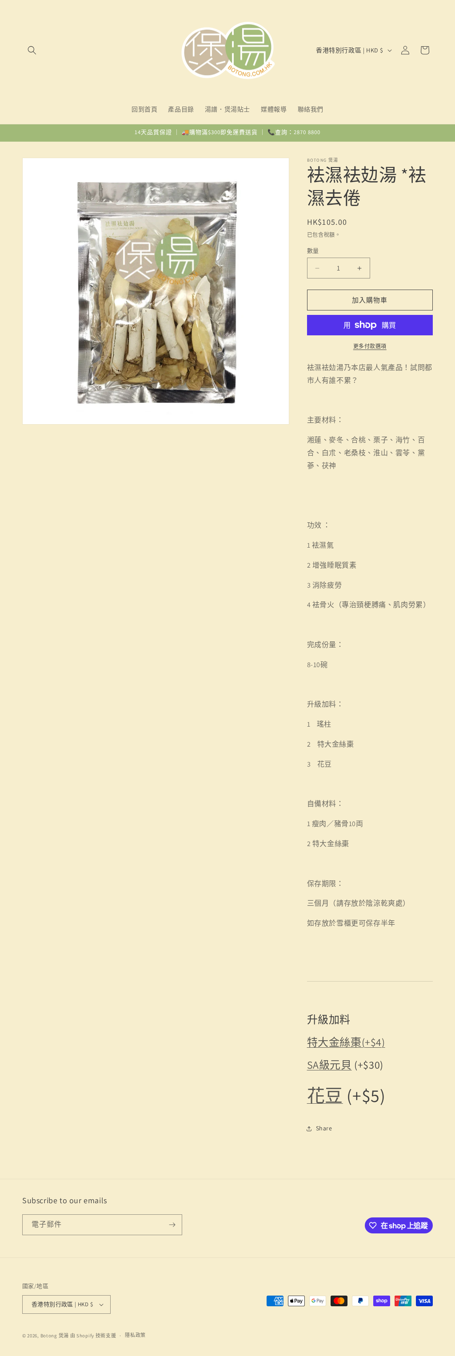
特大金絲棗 (334, 1042)
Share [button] (324, 1128)
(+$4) (373, 1042)
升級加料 (329, 1019)
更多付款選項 (370, 346)
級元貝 (329, 1065)
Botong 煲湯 (54, 1335)
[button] (32, 50)
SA (313, 1065)
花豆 (325, 1095)
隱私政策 (135, 1335)
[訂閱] (172, 1224)
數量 (313, 250)
